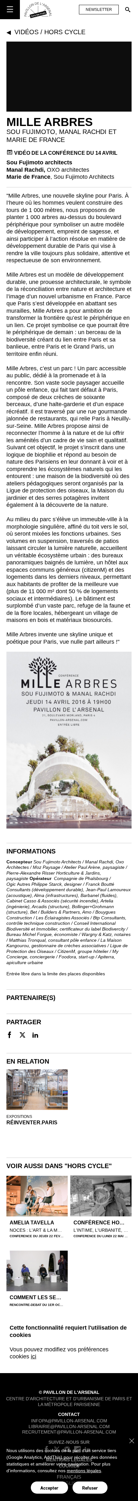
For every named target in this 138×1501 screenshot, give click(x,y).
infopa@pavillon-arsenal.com (69, 1420)
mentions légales (84, 1470)
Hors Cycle (64, 31)
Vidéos (26, 31)
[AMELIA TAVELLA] (37, 1196)
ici (33, 1356)
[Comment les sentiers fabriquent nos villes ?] (37, 1271)
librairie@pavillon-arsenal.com (69, 1426)
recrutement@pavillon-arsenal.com (69, 1431)
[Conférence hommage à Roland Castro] (101, 1195)
